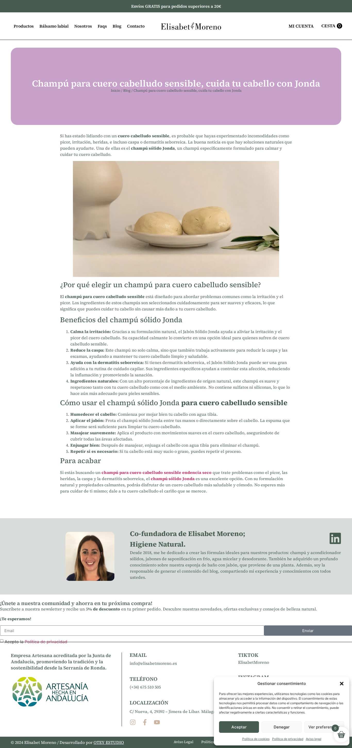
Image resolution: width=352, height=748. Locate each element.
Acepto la (36, 641)
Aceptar (239, 727)
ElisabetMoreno (253, 662)
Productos (24, 26)
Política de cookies (256, 739)
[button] (341, 683)
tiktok (248, 655)
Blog (117, 26)
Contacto (136, 26)
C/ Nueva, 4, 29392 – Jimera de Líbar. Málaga (173, 711)
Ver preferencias (324, 727)
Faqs (102, 26)
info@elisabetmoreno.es (153, 663)
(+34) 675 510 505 (145, 687)
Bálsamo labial (54, 26)
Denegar (282, 727)
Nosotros (83, 26)
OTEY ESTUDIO (109, 742)
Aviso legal (313, 739)
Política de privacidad (287, 739)
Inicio (115, 90)
